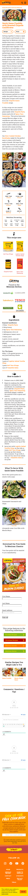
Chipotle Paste (19, 112)
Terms (14, 882)
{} (19, 724)
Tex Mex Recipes (11, 635)
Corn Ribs (14, 525)
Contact (8, 875)
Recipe (6, 31)
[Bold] (4, 724)
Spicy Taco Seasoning (14, 330)
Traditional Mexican (16, 7)
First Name (6, 596)
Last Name (6, 603)
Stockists (19, 875)
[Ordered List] (11, 724)
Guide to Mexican (20, 873)
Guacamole (14, 499)
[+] (21, 724)
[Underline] (7, 724)
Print (17, 31)
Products (19, 869)
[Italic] (5, 724)
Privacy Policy (20, 879)
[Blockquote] (14, 724)
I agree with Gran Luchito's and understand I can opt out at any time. (15, 841)
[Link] (18, 724)
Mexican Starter (11, 651)
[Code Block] (16, 724)
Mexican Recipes (8, 873)
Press (8, 878)
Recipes (8, 7)
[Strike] (9, 724)
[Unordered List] (13, 724)
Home (3, 7)
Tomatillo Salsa (12, 368)
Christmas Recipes (11, 640)
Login (24, 714)
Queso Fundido (6, 678)
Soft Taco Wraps (13, 365)
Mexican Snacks (11, 646)
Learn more (4, 894)
